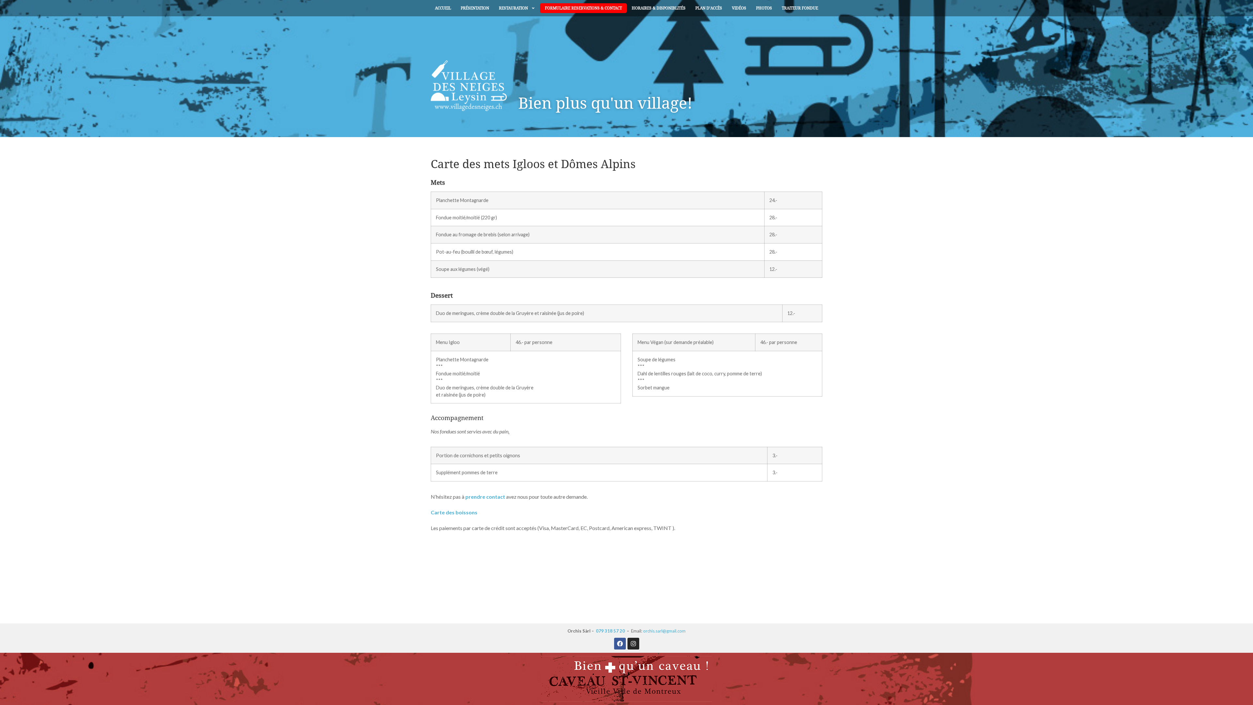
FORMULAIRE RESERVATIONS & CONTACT (583, 8)
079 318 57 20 (610, 631)
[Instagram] (633, 644)
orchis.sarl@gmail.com (664, 631)
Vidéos (739, 8)
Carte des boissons (454, 512)
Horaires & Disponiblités (659, 8)
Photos (764, 8)
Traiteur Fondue (800, 8)
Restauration (513, 8)
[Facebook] (620, 644)
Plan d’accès (708, 8)
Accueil (443, 8)
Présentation (475, 8)
